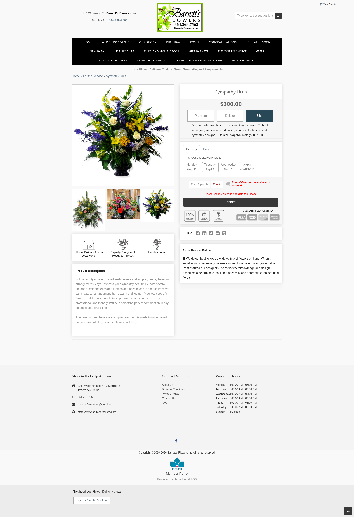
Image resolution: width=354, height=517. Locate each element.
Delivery (191, 149)
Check (216, 184)
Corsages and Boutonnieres (200, 60)
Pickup (207, 149)
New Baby (97, 51)
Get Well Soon (258, 42)
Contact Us (169, 398)
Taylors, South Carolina (91, 500)
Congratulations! (223, 42)
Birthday (173, 42)
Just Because (124, 51)
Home (88, 42)
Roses (194, 42)
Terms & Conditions (173, 389)
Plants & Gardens (113, 60)
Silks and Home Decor (161, 51)
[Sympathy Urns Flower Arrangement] (88, 210)
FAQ (164, 402)
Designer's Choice (232, 51)
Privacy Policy (170, 393)
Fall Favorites (243, 60)
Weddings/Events (115, 42)
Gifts (260, 51)
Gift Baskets (198, 51)
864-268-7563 (118, 20)
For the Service (93, 76)
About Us (167, 384)
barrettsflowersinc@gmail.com (96, 404)
